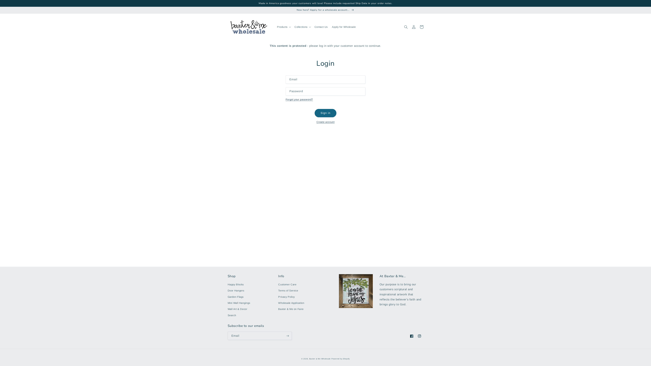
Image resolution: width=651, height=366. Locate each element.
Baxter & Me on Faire (291, 309)
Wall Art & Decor (237, 309)
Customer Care (287, 284)
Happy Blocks (236, 284)
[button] (283, 27)
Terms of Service (288, 290)
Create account (326, 122)
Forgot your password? (299, 99)
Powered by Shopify (340, 359)
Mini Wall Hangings (239, 303)
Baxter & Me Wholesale (320, 359)
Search (232, 315)
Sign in (325, 112)
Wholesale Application (291, 303)
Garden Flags (236, 297)
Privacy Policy (286, 297)
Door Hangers (236, 290)
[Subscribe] (287, 336)
